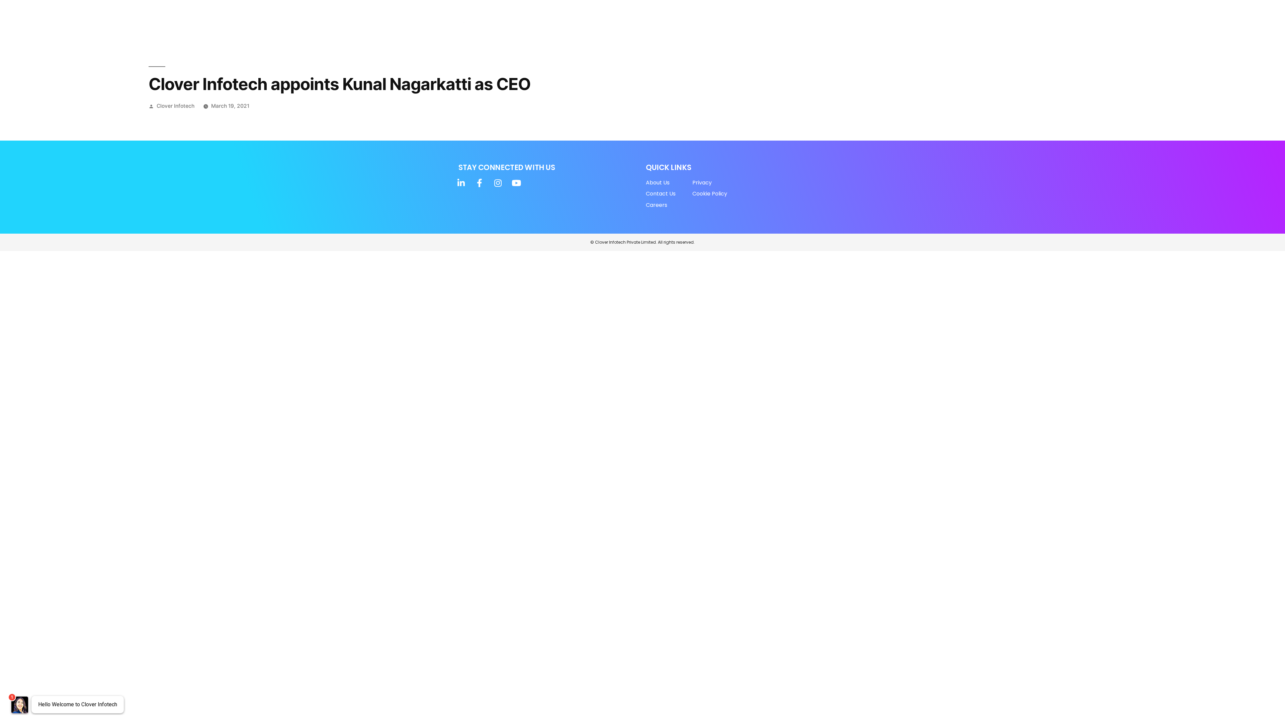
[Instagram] (799, 9)
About (582, 29)
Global (746, 29)
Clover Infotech (175, 106)
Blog (722, 29)
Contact (811, 29)
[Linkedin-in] (771, 9)
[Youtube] (812, 9)
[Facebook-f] (785, 9)
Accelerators (659, 29)
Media (699, 29)
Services (616, 29)
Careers (780, 29)
